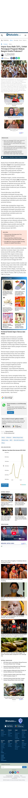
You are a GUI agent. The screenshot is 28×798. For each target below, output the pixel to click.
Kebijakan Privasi (16, 777)
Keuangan (16, 40)
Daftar (24, 767)
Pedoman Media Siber (7, 777)
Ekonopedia (24, 730)
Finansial (5, 44)
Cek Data (10, 746)
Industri (2, 733)
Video (23, 740)
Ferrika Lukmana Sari (9, 433)
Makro (11, 40)
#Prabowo (9, 437)
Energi (2, 735)
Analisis (9, 744)
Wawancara (17, 746)
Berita (2, 730)
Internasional (3, 734)
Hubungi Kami (14, 778)
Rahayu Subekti (11, 54)
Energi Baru (3, 743)
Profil (23, 734)
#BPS (11, 440)
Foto (23, 746)
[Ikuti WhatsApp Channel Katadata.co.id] (4, 405)
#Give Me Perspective (19, 440)
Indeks (2, 752)
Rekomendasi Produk (7, 278)
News (23, 742)
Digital (16, 730)
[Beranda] (1, 44)
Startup (16, 735)
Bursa (20, 40)
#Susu (3, 442)
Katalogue (24, 744)
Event (2, 759)
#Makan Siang (5, 440)
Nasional (2, 731)
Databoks (3, 757)
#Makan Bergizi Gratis (18, 437)
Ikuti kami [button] (10, 412)
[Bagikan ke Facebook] (11, 58)
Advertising (16, 775)
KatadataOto (3, 760)
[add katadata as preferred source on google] (14, 398)
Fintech (16, 734)
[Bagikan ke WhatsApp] (19, 58)
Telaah (16, 743)
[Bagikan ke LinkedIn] (16, 58)
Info (2, 751)
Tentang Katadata (9, 775)
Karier (21, 775)
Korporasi (25, 40)
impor (9, 165)
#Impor (3, 437)
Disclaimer (23, 777)
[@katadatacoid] (18, 772)
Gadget (16, 737)
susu (18, 179)
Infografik (10, 743)
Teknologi (17, 738)
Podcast (23, 747)
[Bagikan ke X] (14, 58)
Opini (16, 744)
